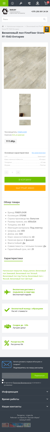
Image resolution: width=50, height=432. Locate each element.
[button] (21, 3)
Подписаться (39, 375)
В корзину (25, 179)
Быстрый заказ (25, 187)
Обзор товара (12, 202)
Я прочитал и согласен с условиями (22, 384)
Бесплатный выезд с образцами (27, 308)
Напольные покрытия (15, 26)
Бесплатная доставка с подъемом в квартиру (24, 290)
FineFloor (22, 132)
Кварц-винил (29, 270)
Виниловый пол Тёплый (26, 273)
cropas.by (29, 415)
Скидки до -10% (20, 325)
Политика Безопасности (22, 383)
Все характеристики (39, 153)
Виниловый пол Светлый (21, 278)
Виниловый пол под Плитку (15, 276)
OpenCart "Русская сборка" (30, 417)
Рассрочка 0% (17, 342)
